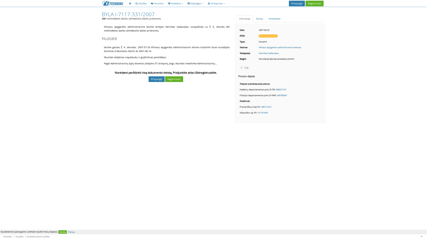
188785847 (282, 95)
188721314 (266, 106)
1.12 (246, 67)
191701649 (262, 112)
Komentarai (274, 18)
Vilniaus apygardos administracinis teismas (280, 47)
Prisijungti (297, 3)
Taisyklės (19, 236)
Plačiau (71, 232)
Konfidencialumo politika (38, 236)
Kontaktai (7, 236)
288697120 (281, 89)
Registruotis (314, 3)
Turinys (259, 18)
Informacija (244, 18)
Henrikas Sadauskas (269, 53)
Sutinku (62, 232)
